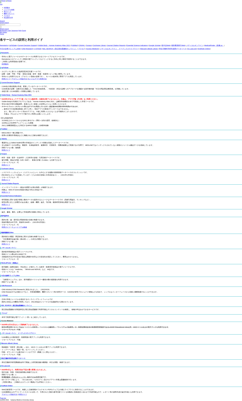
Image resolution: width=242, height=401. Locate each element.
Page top (3, 398)
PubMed (74, 45)
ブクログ (81, 49)
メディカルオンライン (194, 45)
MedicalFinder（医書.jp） (214, 45)
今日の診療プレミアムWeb (10, 49)
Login (9, 30)
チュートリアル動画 (19, 227)
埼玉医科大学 (8, 17)
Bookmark (3, 30)
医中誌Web (166, 45)
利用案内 (7, 7)
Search (2, 21)
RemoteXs (4, 45)
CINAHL (82, 45)
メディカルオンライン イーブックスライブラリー (119, 49)
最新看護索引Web (178, 45)
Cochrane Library (99, 45)
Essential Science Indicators (137, 45)
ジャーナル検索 (9, 9)
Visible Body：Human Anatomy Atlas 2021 (54, 45)
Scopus (89, 45)
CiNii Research (27, 49)
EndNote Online (204, 49)
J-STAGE (37, 49)
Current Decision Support (27, 45)
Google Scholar (155, 45)
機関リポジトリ (9, 13)
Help (20, 30)
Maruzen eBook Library (149, 49)
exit (1, 4)
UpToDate (13, 45)
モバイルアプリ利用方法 (37, 79)
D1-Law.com (192, 49)
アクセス (7, 15)
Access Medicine (92, 49)
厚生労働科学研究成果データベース (172, 49)
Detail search (4, 22)
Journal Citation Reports (116, 45)
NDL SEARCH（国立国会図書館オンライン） (59, 49)
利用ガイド (6, 79)
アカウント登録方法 (19, 79)
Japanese (14, 30)
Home (2, 34)
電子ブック (7, 11)
